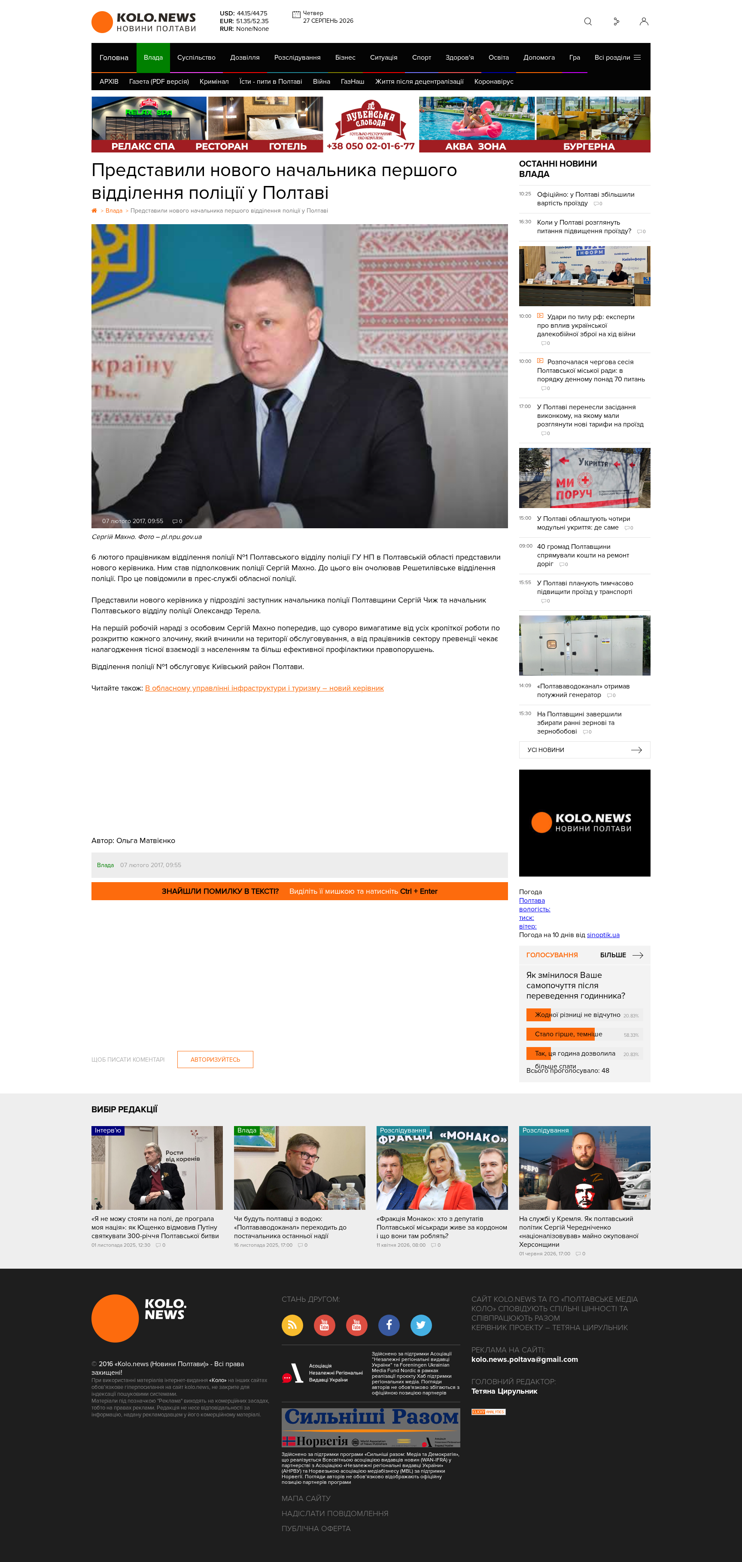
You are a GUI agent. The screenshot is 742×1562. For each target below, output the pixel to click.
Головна (114, 57)
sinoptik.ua (603, 935)
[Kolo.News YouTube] (585, 823)
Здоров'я (460, 57)
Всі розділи (614, 57)
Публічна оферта (316, 1528)
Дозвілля (245, 57)
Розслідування (297, 57)
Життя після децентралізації (419, 81)
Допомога (539, 57)
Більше (613, 955)
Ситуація (384, 57)
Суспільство (196, 57)
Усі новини (546, 750)
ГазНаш (353, 81)
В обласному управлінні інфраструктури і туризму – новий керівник (264, 688)
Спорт (421, 57)
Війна (321, 81)
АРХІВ (109, 81)
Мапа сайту (306, 1498)
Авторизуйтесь (215, 1059)
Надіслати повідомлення (335, 1513)
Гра (574, 57)
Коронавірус (494, 81)
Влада (153, 57)
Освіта (499, 57)
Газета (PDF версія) (159, 81)
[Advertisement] (299, 758)
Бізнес (345, 57)
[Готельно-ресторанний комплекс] (371, 124)
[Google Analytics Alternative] (488, 1413)
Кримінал (214, 81)
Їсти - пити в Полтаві (271, 81)
